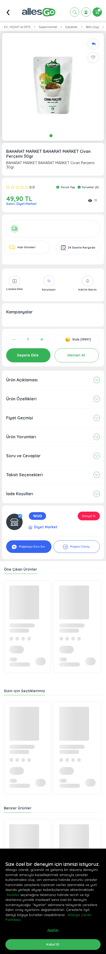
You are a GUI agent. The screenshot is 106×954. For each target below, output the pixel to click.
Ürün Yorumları (21, 436)
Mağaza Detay (79, 546)
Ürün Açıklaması (22, 379)
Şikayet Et (88, 516)
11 (95, 200)
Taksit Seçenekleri (24, 474)
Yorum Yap (67, 187)
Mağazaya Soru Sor (31, 546)
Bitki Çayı (92, 26)
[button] (53, 84)
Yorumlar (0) (90, 187)
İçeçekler (71, 26)
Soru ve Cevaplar (23, 455)
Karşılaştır (49, 289)
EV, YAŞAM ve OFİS (17, 26)
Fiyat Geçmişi (19, 417)
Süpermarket (48, 26)
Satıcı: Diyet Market (21, 204)
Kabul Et (52, 944)
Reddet (13, 895)
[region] (53, 901)
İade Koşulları (19, 493)
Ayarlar (53, 930)
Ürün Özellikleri (21, 398)
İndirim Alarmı (87, 289)
